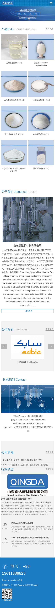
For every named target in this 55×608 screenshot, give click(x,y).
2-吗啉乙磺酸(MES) (41, 134)
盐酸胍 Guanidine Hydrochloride (41, 64)
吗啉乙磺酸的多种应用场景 (22, 523)
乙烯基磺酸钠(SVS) (14, 63)
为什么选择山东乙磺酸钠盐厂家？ (16, 499)
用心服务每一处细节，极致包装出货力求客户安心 (23, 460)
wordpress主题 (16, 580)
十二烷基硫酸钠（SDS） (41, 100)
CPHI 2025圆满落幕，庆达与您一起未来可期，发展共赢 (25, 465)
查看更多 (50, 29)
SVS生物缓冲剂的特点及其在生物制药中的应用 (30, 538)
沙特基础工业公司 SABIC (28, 362)
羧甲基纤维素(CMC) (41, 168)
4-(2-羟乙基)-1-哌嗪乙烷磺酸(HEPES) (13, 169)
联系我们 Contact (31, 585)
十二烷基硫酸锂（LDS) (14, 134)
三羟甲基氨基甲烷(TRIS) (14, 100)
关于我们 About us (18, 585)
